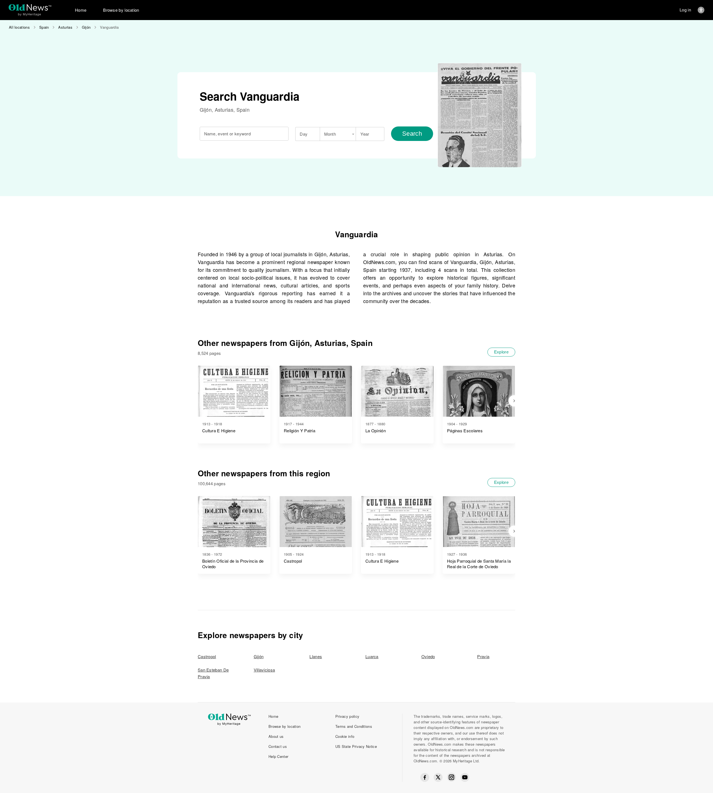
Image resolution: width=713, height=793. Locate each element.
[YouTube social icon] (464, 777)
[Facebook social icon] (424, 777)
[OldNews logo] (30, 7)
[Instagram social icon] (451, 777)
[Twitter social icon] (438, 777)
